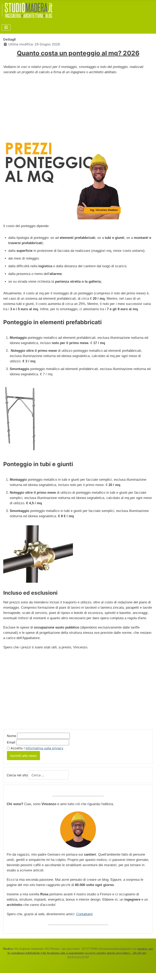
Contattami (84, 914)
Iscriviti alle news (23, 756)
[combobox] (48, 775)
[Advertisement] (78, 107)
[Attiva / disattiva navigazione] (6, 27)
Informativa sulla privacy (44, 748)
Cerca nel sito (17, 775)
